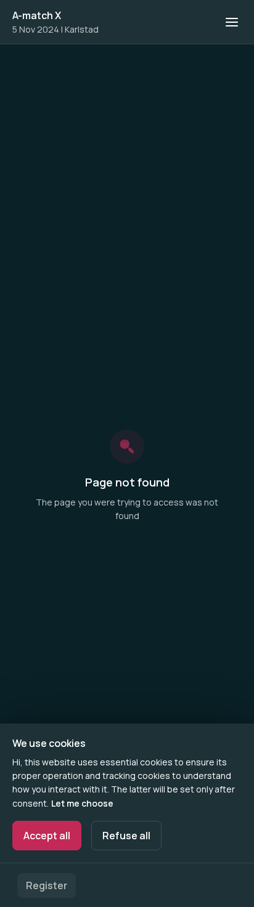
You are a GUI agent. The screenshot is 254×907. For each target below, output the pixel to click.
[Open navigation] (231, 22)
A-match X (36, 15)
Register (46, 885)
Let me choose (82, 803)
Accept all (46, 835)
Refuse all (126, 835)
